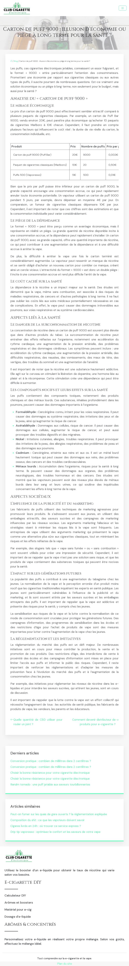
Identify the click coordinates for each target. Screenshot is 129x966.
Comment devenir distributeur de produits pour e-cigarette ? (94, 722)
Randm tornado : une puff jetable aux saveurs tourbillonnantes (50, 784)
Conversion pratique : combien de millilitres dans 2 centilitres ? (50, 761)
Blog (16, 61)
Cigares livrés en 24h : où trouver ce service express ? (45, 826)
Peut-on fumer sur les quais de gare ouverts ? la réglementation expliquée (58, 814)
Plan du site (64, 963)
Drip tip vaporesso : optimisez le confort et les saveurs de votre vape (55, 832)
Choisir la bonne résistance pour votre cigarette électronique (50, 773)
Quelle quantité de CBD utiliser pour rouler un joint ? (37, 722)
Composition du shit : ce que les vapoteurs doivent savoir (47, 820)
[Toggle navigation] (122, 8)
